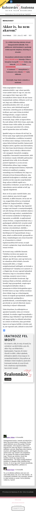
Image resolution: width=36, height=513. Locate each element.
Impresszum (18, 499)
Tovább (8, 379)
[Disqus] (18, 408)
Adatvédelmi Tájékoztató (18, 502)
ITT (16, 69)
